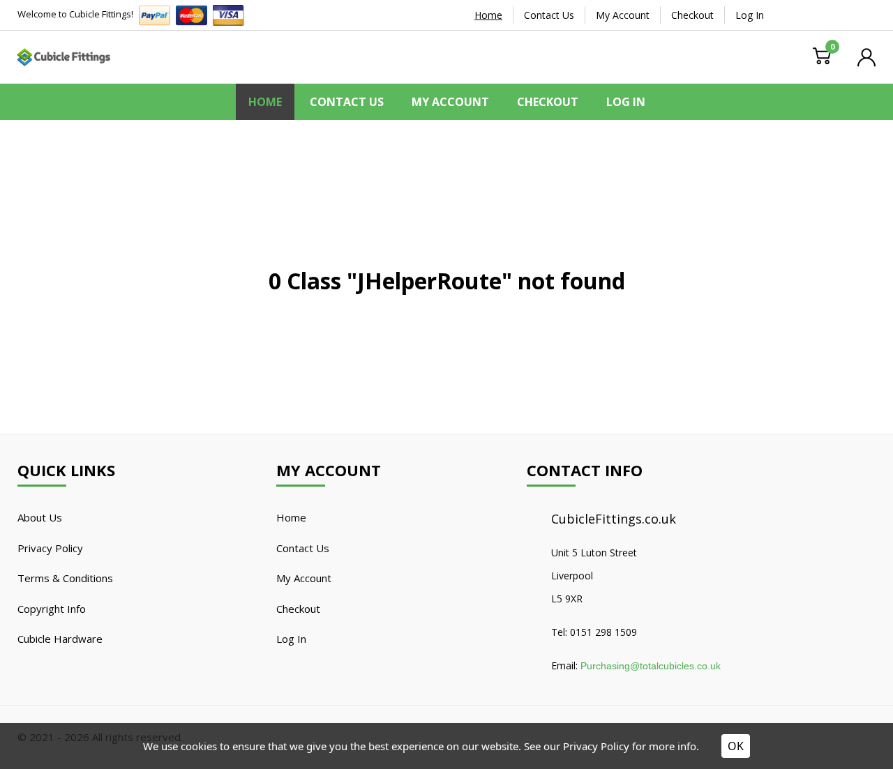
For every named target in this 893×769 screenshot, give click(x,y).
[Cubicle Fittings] (63, 56)
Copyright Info (51, 609)
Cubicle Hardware (60, 639)
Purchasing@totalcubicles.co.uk (650, 665)
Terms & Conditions (65, 578)
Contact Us (549, 15)
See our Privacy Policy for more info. (611, 746)
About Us (39, 517)
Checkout (692, 15)
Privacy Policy (50, 548)
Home (488, 15)
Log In (749, 15)
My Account (623, 15)
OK (736, 746)
